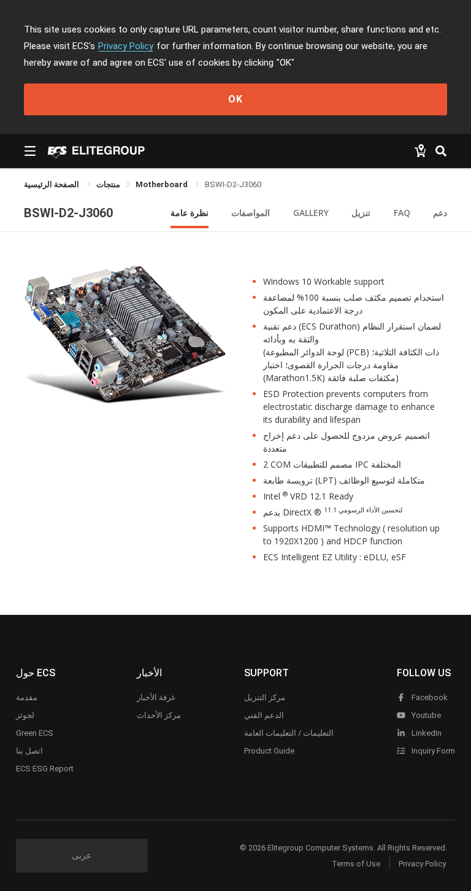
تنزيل (360, 212)
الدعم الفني (264, 715)
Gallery (311, 212)
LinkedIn (426, 733)
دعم (440, 212)
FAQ (402, 212)
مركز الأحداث (159, 715)
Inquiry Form (432, 750)
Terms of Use (356, 863)
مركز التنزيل (264, 697)
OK (235, 99)
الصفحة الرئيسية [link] (52, 184)
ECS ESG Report (45, 768)
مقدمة (26, 697)
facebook (429, 697)
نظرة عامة (189, 212)
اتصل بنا (29, 750)
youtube (425, 715)
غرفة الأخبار (156, 697)
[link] (108, 184)
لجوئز (25, 715)
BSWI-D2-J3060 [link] (233, 184)
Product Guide (269, 750)
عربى (81, 855)
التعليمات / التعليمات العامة (289, 733)
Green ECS (34, 733)
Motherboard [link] (163, 184)
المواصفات (250, 212)
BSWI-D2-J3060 (68, 213)
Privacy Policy (125, 46)
